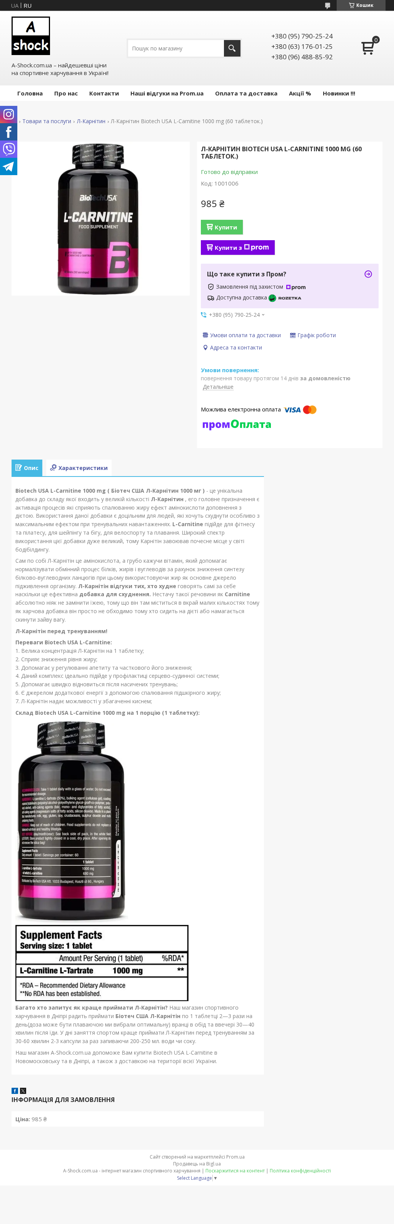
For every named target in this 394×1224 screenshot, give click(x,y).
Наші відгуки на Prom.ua (167, 93)
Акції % (300, 93)
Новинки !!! (339, 93)
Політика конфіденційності (300, 1170)
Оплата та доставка (246, 93)
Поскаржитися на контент (235, 1170)
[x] (23, 1091)
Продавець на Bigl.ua (197, 1163)
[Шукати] (232, 48)
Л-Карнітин (91, 121)
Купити (226, 227)
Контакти (104, 93)
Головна (30, 93)
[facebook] (15, 1091)
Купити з (228, 247)
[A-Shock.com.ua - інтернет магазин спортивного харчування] (31, 36)
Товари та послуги (46, 121)
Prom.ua (235, 1157)
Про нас (66, 93)
